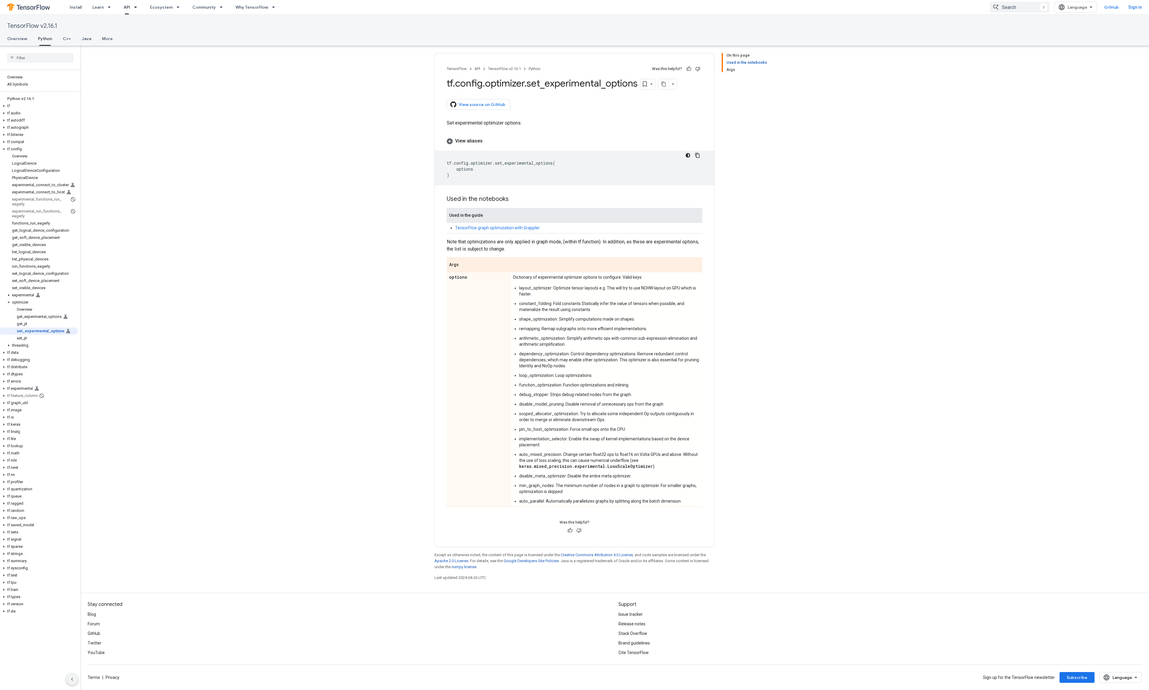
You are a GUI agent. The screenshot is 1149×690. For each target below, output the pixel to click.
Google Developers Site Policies (531, 561)
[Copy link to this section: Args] (465, 265)
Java (86, 38)
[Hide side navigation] (72, 679)
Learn (98, 7)
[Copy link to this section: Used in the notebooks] (515, 199)
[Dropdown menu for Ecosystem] (180, 7)
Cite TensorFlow (633, 652)
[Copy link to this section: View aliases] (489, 141)
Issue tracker (630, 614)
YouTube (96, 652)
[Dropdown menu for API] (137, 7)
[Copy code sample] (697, 155)
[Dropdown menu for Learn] (111, 7)
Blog (92, 614)
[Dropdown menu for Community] (223, 7)
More (107, 38)
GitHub (1111, 7)
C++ (67, 38)
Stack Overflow (632, 633)
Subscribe (1077, 677)
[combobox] (1020, 7)
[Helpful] (688, 68)
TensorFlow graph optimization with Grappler (497, 227)
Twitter (94, 643)
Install (76, 7)
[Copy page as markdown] (663, 84)
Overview (17, 38)
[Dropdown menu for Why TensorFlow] (275, 7)
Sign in (1135, 7)
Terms (94, 677)
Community (204, 7)
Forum (94, 623)
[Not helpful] (697, 68)
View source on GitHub (482, 104)
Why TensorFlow (251, 7)
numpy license (464, 567)
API (127, 7)
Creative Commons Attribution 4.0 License (597, 555)
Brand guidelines (634, 643)
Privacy (112, 677)
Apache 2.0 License (451, 561)
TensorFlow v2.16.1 (32, 26)
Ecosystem (161, 7)
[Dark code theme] (688, 155)
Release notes (631, 623)
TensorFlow (457, 68)
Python (45, 38)
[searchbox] (40, 58)
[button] (39, 106)
